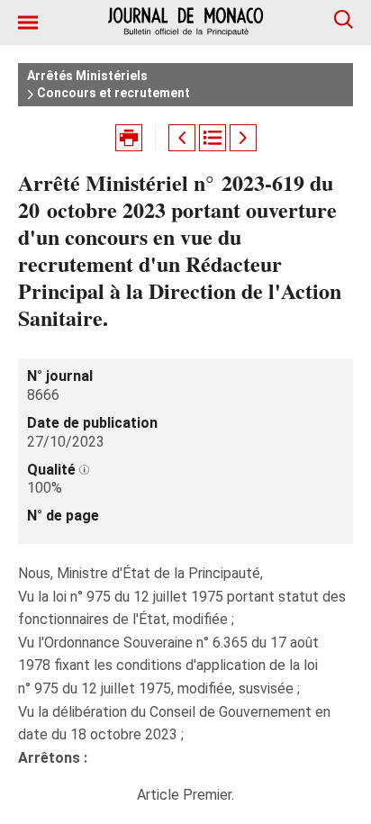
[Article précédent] (181, 137)
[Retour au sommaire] (212, 137)
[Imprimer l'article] (128, 137)
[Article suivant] (243, 137)
